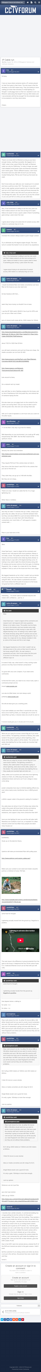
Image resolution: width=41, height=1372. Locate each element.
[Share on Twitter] (2, 1319)
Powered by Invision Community (20, 1369)
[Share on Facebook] (5, 1319)
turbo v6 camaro (11, 278)
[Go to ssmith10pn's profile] (3, 485)
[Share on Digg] (8, 1319)
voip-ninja (9, 202)
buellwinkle (10, 154)
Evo (5, 62)
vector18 (9, 1206)
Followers (19, 1305)
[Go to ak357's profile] (3, 974)
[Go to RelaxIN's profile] (4, 589)
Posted (13, 71)
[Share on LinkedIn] (19, 1319)
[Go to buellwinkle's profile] (3, 155)
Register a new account (20, 1286)
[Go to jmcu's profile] (3, 445)
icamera (9, 229)
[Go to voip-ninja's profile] (3, 203)
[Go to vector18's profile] (3, 1207)
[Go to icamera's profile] (3, 230)
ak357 (8, 973)
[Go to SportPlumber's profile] (3, 422)
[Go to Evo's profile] (3, 71)
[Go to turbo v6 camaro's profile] (3, 279)
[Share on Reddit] (13, 1319)
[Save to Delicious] (11, 1319)
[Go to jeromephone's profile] (3, 1015)
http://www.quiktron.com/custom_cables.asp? (16, 858)
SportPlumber (11, 421)
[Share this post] (38, 71)
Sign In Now (20, 1298)
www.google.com (11, 686)
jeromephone (10, 1014)
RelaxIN (8, 589)
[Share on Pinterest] (22, 1319)
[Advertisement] (20, 36)
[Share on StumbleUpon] (16, 1319)
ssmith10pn (10, 484)
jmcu (8, 444)
